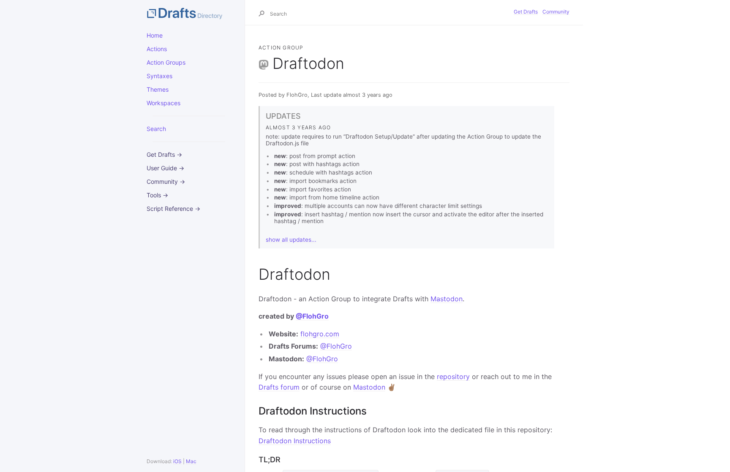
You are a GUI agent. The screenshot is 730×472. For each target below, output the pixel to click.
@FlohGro (312, 316)
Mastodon (446, 299)
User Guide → (165, 168)
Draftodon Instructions (295, 441)
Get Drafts (526, 11)
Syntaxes (159, 75)
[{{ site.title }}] (189, 12)
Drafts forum (279, 387)
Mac (191, 461)
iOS (177, 461)
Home (155, 35)
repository (453, 376)
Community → (166, 181)
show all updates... (291, 239)
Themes (158, 89)
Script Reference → (173, 208)
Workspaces (163, 102)
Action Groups (166, 62)
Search (156, 128)
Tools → (157, 195)
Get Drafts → (164, 154)
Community (555, 11)
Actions (157, 48)
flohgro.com (319, 334)
